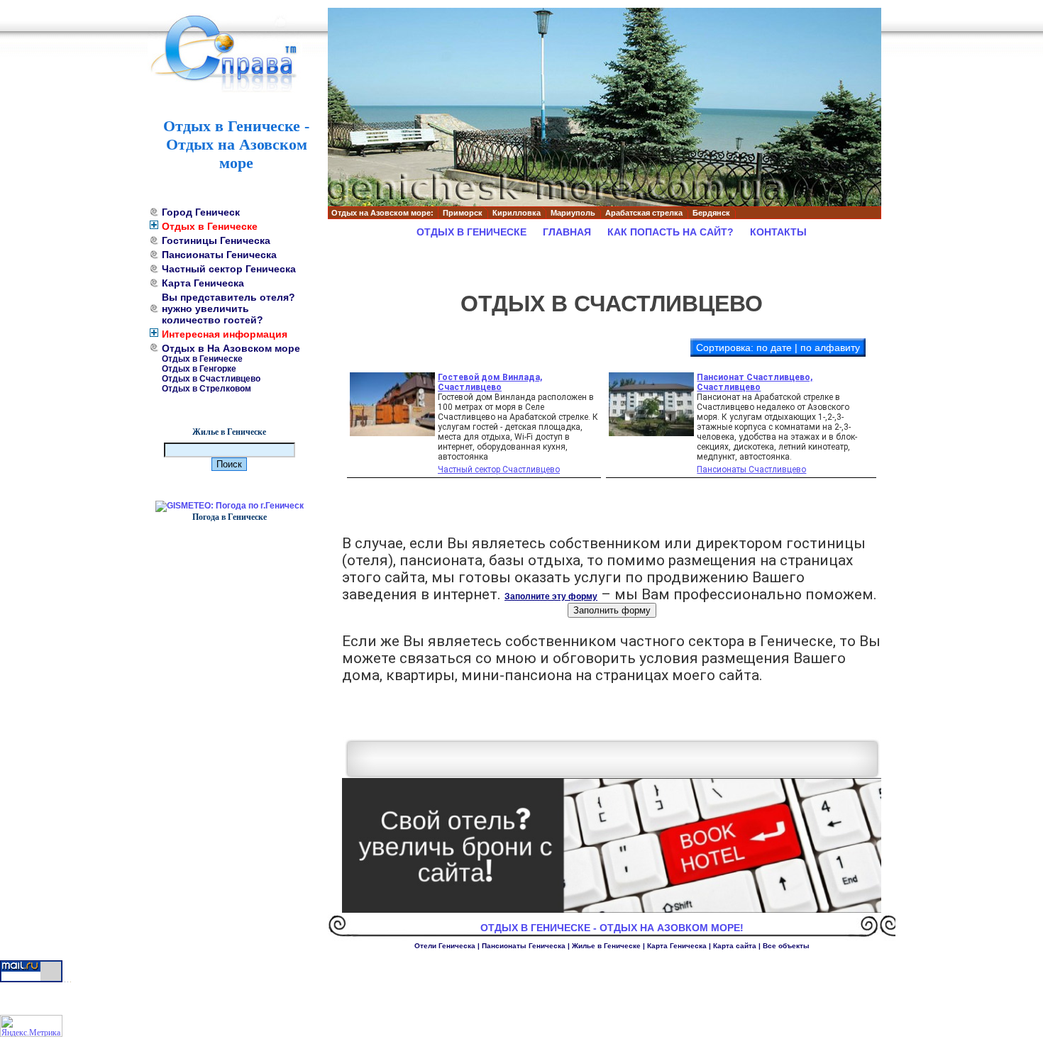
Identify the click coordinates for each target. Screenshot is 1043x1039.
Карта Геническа (203, 283)
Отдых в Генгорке (199, 369)
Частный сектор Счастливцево (499, 469)
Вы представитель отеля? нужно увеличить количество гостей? (228, 308)
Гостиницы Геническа (216, 240)
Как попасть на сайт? (670, 232)
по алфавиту (830, 347)
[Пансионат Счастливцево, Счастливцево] (651, 433)
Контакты (778, 232)
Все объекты (786, 946)
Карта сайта (734, 946)
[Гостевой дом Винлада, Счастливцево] (392, 433)
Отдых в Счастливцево (211, 379)
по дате (774, 347)
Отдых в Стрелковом (206, 389)
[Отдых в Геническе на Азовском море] (236, 57)
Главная (567, 232)
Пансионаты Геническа (219, 254)
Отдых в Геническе (210, 226)
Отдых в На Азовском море (231, 348)
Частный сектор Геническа (229, 268)
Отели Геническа (444, 946)
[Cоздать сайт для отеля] (611, 910)
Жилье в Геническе (229, 432)
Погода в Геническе (229, 517)
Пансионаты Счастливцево (751, 469)
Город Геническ (201, 212)
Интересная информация (224, 334)
